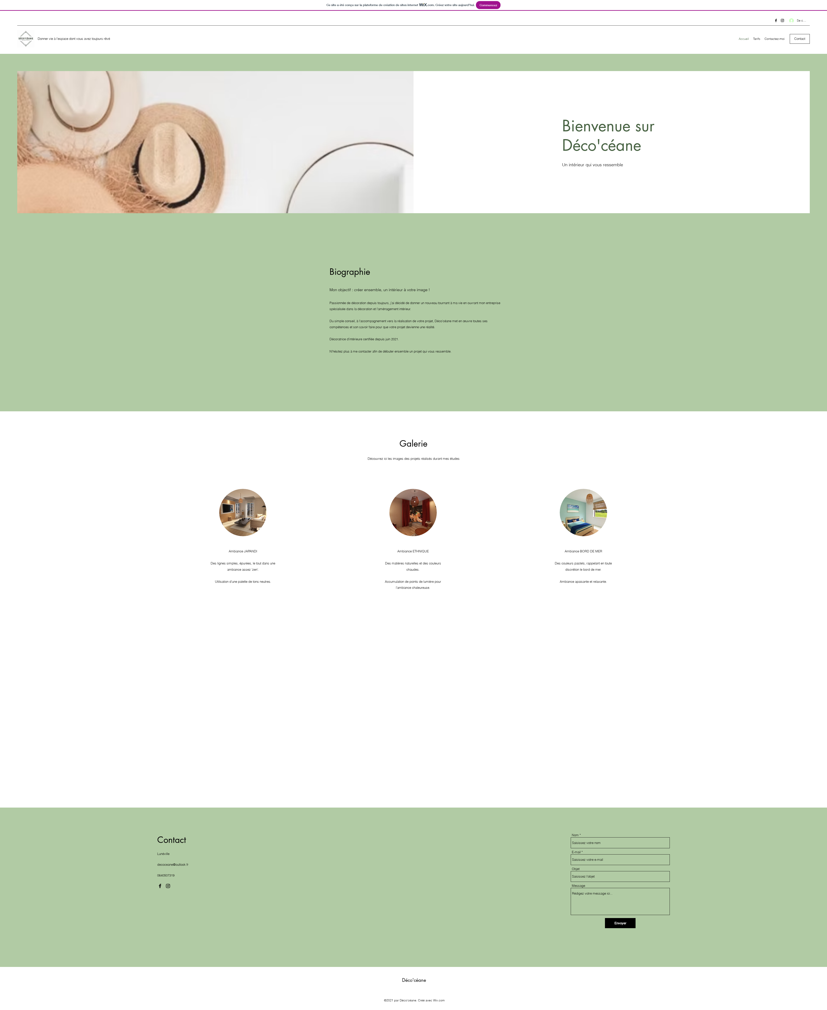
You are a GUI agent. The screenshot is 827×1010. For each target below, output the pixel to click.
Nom (575, 835)
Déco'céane (414, 980)
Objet (576, 868)
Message (578, 885)
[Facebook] (776, 20)
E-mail (576, 852)
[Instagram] (782, 20)
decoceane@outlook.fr (172, 864)
